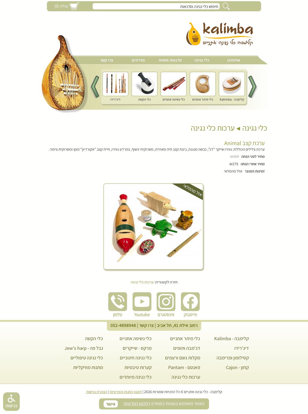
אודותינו (233, 60)
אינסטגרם (166, 314)
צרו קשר (106, 60)
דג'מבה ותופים (186, 348)
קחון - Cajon (237, 367)
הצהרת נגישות (96, 391)
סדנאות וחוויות (170, 60)
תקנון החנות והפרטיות (125, 391)
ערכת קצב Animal (244, 143)
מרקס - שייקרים (137, 348)
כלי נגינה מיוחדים (136, 377)
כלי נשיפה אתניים (136, 338)
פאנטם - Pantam (184, 367)
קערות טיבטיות (138, 367)
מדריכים (138, 60)
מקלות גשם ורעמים (182, 358)
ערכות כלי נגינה (213, 128)
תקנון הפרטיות (135, 403)
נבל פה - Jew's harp (83, 348)
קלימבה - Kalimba (231, 338)
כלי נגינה (202, 60)
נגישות (11, 405)
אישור (111, 404)
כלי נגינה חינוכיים (136, 358)
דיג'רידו (241, 348)
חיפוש (226, 6)
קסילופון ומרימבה (233, 358)
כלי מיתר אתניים (185, 338)
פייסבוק (190, 314)
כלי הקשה (94, 338)
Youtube (142, 314)
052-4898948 (123, 325)
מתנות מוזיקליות (88, 367)
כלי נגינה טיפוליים (87, 358)
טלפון (117, 314)
